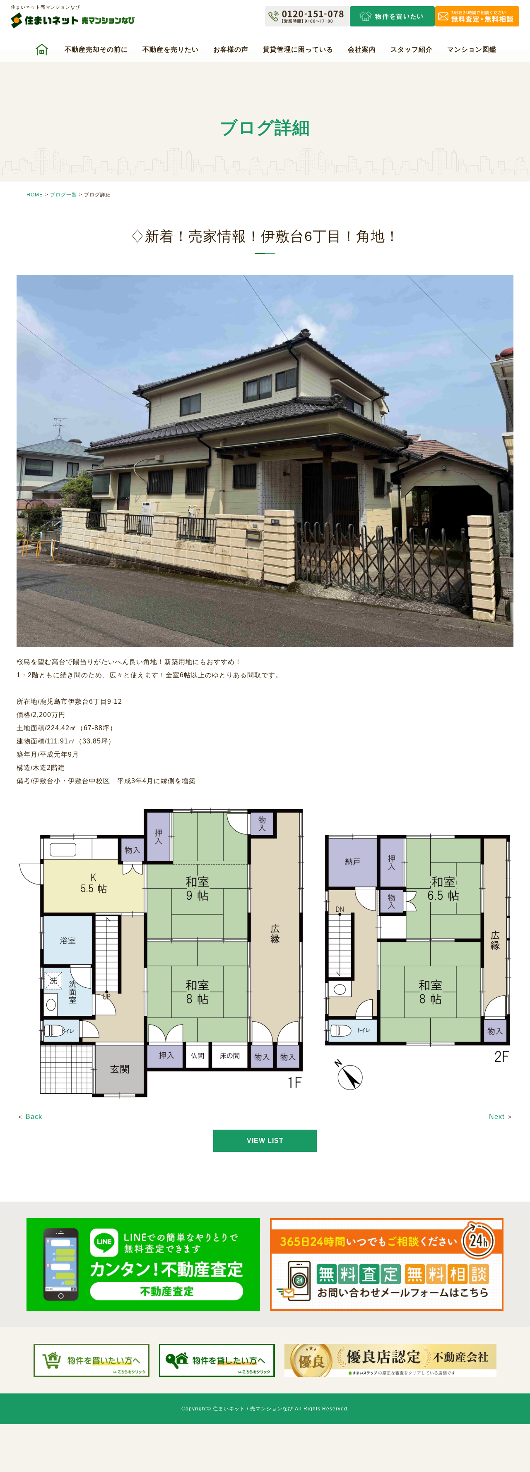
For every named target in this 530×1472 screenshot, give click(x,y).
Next (496, 1116)
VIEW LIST (265, 1140)
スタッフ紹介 (411, 49)
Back (34, 1116)
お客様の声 (230, 49)
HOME (34, 195)
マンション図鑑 (471, 49)
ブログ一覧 (63, 195)
